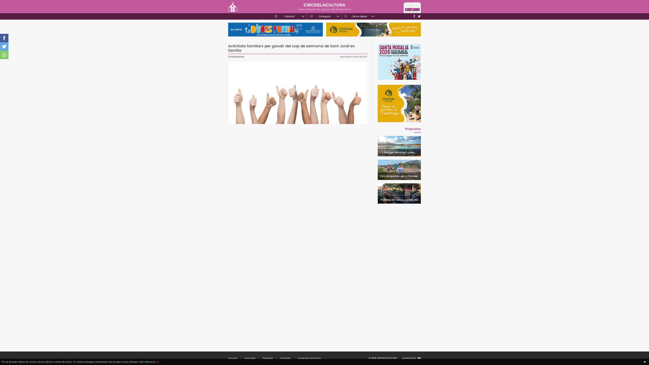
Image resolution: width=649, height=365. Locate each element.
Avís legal (250, 358)
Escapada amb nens (309, 358)
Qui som (232, 358)
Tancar (644, 362)
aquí (157, 362)
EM (419, 358)
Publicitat (268, 358)
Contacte (285, 358)
